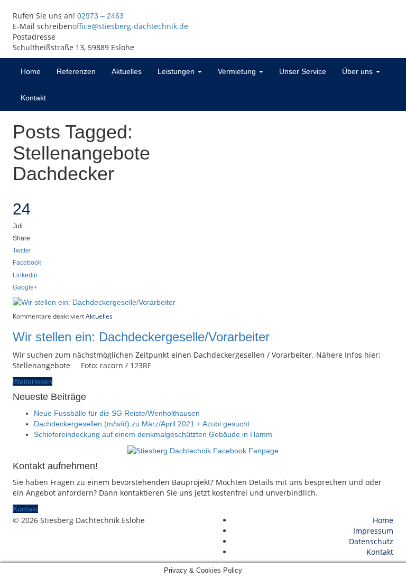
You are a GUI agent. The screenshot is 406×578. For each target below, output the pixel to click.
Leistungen (177, 71)
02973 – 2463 (100, 16)
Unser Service (302, 71)
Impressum (373, 531)
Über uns (358, 71)
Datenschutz (371, 541)
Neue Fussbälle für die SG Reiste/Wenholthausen (117, 413)
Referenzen (76, 71)
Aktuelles (127, 71)
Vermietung (238, 71)
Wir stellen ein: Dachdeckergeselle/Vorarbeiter (141, 337)
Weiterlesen (32, 381)
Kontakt (33, 98)
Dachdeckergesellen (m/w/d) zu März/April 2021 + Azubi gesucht (142, 423)
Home (31, 71)
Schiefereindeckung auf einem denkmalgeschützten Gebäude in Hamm (153, 434)
